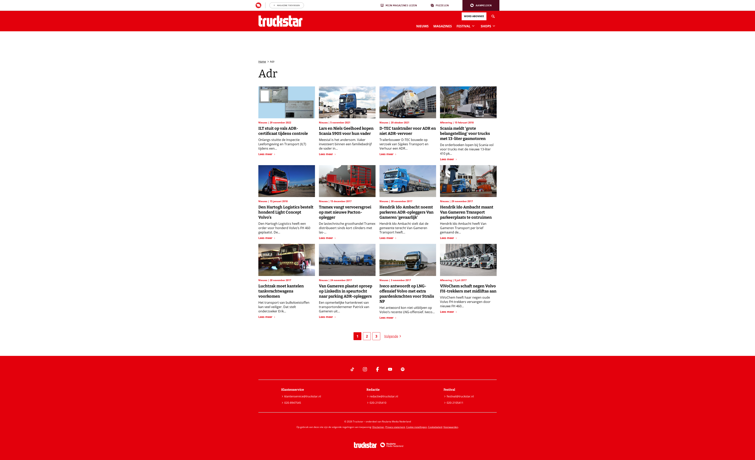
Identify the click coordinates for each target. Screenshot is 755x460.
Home (262, 61)
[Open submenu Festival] (473, 26)
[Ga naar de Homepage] (280, 21)
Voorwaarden (450, 427)
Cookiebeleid (435, 427)
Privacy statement (395, 427)
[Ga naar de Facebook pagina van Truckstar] (377, 369)
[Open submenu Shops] (494, 26)
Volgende (391, 336)
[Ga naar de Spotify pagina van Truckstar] (403, 369)
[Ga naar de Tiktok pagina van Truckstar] (352, 369)
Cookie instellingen (416, 427)
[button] (480, 5)
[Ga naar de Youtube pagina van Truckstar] (390, 369)
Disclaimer (378, 427)
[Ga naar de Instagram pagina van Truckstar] (365, 369)
